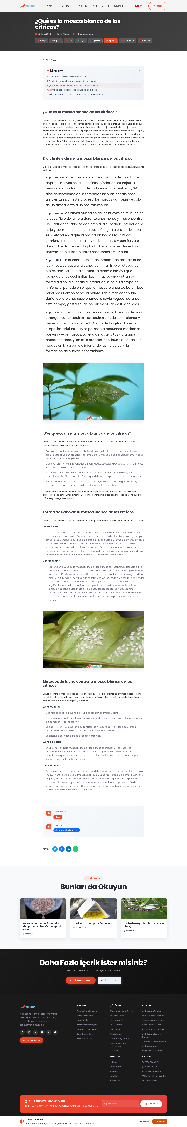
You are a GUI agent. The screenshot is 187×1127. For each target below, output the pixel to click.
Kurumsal (118, 6)
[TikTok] (55, 1032)
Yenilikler (114, 1076)
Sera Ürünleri (83, 1020)
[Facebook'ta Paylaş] (62, 849)
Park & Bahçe (116, 1034)
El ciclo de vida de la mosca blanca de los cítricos (72, 81)
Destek (105, 6)
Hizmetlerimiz (116, 1080)
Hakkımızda (115, 1062)
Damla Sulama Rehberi (153, 1029)
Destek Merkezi (151, 1080)
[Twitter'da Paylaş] (55, 849)
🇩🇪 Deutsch (145, 40)
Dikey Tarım (115, 1029)
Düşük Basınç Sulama (120, 1038)
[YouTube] (42, 1032)
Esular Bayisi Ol (33, 1040)
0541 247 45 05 (151, 1066)
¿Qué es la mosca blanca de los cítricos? (68, 76)
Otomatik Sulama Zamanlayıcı (118, 1044)
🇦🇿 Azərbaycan (127, 40)
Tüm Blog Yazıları (82, 980)
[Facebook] (22, 1032)
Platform (83, 6)
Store (159, 5)
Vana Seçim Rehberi (151, 1024)
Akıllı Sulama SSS (150, 1046)
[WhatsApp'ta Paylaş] (75, 849)
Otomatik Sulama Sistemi (122, 1011)
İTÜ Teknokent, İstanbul (155, 1076)
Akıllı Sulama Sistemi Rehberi (151, 1035)
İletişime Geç (111, 980)
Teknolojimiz (115, 1066)
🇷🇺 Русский (95, 40)
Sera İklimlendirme (85, 1038)
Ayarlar (146, 1122)
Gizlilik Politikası (87, 1123)
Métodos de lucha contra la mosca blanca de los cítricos (76, 94)
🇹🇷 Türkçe (41, 40)
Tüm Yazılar (51, 60)
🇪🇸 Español (111, 40)
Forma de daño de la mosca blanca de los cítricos (73, 90)
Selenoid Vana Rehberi (153, 1020)
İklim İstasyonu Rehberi (153, 1015)
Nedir (57, 817)
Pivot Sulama (116, 1024)
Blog (94, 6)
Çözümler (66, 6)
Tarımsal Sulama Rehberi (154, 1041)
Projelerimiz (115, 1071)
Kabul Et (161, 1122)
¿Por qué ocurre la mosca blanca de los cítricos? (74, 85)
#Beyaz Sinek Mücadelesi (66, 830)
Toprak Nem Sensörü (87, 1011)
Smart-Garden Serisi (87, 1029)
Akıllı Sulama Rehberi (151, 1011)
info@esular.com (153, 1071)
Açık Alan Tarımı (117, 1015)
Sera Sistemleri (117, 1020)
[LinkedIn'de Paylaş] (68, 849)
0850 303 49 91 (151, 1062)
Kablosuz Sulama (85, 1015)
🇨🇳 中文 (69, 40)
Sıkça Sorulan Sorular (152, 1050)
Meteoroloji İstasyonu (87, 1024)
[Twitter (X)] (48, 1032)
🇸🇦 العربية (81, 40)
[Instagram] (28, 1032)
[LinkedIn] (35, 1032)
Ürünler (50, 6)
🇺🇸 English (56, 40)
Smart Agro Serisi (85, 1034)
